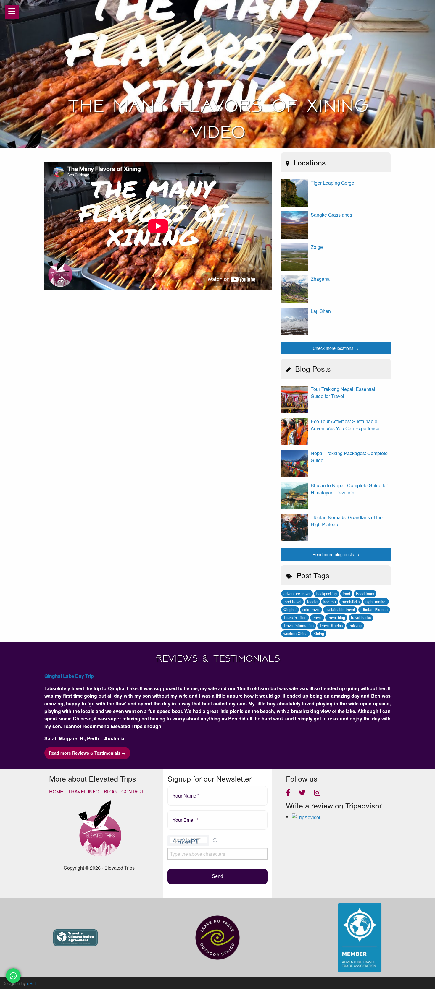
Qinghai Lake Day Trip (69, 676)
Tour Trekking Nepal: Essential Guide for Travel (343, 393)
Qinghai (290, 609)
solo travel (311, 609)
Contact (132, 791)
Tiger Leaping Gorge (332, 182)
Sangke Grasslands (331, 214)
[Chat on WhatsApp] (13, 975)
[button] (215, 840)
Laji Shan (321, 311)
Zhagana (320, 278)
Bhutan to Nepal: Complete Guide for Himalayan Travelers (349, 489)
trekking (355, 625)
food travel (292, 601)
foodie (312, 601)
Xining (318, 633)
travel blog (336, 617)
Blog (110, 791)
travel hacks (361, 617)
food (346, 593)
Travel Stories (331, 625)
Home (56, 791)
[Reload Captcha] (215, 840)
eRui (31, 983)
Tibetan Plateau (374, 609)
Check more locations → (336, 348)
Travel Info (83, 791)
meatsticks (351, 601)
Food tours (365, 593)
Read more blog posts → (335, 554)
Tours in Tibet (295, 617)
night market (375, 601)
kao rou (329, 601)
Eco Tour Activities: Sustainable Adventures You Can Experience (345, 425)
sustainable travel (340, 609)
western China (295, 633)
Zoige (317, 246)
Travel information (298, 625)
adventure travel (296, 593)
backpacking (326, 593)
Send (217, 876)
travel (317, 617)
